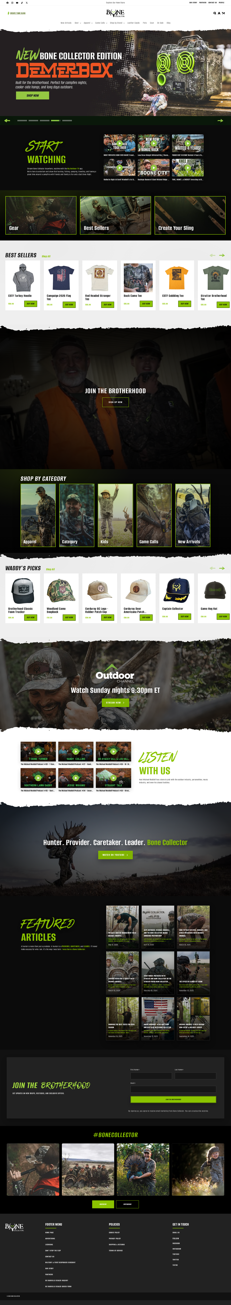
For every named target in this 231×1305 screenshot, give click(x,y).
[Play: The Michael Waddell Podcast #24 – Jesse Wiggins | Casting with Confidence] (76, 778)
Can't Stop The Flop (53, 1250)
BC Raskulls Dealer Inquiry (56, 1280)
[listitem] (122, 927)
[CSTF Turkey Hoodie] (22, 277)
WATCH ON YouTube (113, 855)
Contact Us (212, 2)
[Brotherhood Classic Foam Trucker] (22, 590)
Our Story (193, 2)
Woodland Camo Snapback (56, 610)
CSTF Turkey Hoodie (20, 295)
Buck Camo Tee (133, 295)
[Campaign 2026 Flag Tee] (61, 277)
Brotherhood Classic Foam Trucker (20, 610)
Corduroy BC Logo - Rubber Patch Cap (96, 610)
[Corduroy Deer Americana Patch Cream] (138, 590)
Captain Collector (172, 608)
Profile (221, 2)
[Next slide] (220, 120)
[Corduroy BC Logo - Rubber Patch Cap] (99, 590)
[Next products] (222, 255)
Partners (202, 2)
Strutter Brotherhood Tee (214, 297)
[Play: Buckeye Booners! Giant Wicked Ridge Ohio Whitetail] (154, 168)
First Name (135, 1070)
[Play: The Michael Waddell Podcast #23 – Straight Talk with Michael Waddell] (113, 778)
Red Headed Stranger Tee (98, 297)
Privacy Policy (115, 1238)
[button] (77, 23)
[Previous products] (212, 255)
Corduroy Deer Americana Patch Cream (134, 610)
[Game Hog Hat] (215, 590)
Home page (49, 1232)
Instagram (177, 1249)
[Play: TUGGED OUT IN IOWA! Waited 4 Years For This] (188, 143)
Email (133, 1083)
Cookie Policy (114, 1232)
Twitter (176, 1259)
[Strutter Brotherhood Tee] (215, 277)
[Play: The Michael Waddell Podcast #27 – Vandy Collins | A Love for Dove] (76, 751)
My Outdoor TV (73, 168)
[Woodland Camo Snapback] (61, 590)
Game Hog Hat (209, 608)
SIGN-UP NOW (115, 402)
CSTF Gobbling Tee (173, 295)
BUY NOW (30, 303)
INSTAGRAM (127, 1204)
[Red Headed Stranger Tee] (99, 277)
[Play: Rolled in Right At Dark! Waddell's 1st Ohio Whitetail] (119, 168)
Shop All (46, 256)
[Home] (14, 1227)
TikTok (175, 1265)
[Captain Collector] (176, 590)
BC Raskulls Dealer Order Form (58, 1286)
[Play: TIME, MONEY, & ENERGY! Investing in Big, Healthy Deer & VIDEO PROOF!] (188, 168)
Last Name (179, 1070)
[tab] (22, 120)
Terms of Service (116, 1250)
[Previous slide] (7, 120)
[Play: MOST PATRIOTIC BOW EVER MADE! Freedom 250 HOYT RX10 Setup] (119, 143)
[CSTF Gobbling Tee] (176, 277)
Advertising (50, 1238)
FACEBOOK (103, 1204)
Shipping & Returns (117, 1244)
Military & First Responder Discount (60, 1262)
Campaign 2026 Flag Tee (59, 297)
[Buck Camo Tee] (138, 277)
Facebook (176, 1243)
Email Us (176, 1232)
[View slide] (115, 77)
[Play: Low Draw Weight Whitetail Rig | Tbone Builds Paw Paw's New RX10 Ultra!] (154, 143)
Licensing (49, 1244)
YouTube (176, 1254)
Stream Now (113, 702)
